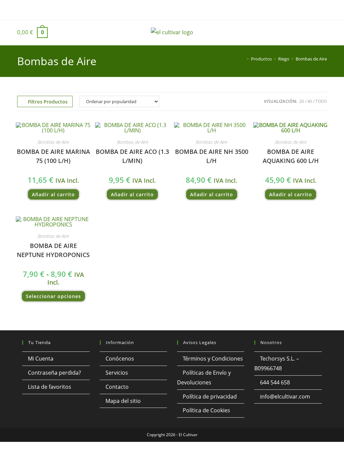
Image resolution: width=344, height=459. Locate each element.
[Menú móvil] (311, 35)
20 (301, 101)
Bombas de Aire (311, 59)
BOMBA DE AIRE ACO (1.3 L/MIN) (132, 156)
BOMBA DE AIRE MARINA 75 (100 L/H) (53, 156)
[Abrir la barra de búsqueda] (323, 32)
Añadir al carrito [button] (53, 194)
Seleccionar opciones (53, 296)
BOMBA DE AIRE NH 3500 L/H (211, 156)
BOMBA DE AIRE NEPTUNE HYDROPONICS (53, 250)
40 (309, 101)
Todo (321, 101)
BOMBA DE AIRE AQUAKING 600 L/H (291, 156)
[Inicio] (243, 59)
